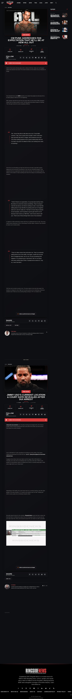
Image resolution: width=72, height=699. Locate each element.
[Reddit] (45, 57)
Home (19, 2)
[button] (56, 3)
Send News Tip (5, 691)
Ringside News (28, 515)
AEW (30, 2)
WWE (24, 2)
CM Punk (16, 325)
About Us (32, 691)
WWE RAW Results (53, 35)
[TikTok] (50, 688)
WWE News (10, 364)
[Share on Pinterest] (39, 321)
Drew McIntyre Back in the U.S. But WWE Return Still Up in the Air (55, 30)
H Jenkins (19, 402)
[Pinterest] (33, 57)
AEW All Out (8, 325)
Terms (69, 691)
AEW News (10, 7)
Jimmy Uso (8, 578)
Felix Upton (19, 45)
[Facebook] (20, 57)
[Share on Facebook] (29, 321)
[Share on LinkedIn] (36, 321)
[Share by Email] (45, 321)
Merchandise (24, 691)
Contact (39, 691)
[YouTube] (36, 57)
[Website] (43, 585)
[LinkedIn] (29, 57)
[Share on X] (33, 321)
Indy (51, 2)
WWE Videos (52, 13)
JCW (46, 2)
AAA (40, 2)
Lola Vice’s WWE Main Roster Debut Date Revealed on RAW (55, 23)
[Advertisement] (14, 158)
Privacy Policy (61, 691)
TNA (35, 2)
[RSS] (54, 688)
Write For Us (14, 691)
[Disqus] (26, 631)
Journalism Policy (49, 691)
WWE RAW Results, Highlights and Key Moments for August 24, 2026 (55, 38)
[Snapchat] (42, 57)
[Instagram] (39, 57)
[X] (23, 57)
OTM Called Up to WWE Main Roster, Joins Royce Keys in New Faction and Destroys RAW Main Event (55, 16)
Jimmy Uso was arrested (12, 424)
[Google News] (26, 57)
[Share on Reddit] (42, 321)
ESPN (19, 95)
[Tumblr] (38, 688)
